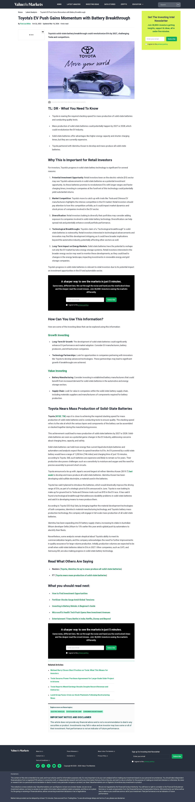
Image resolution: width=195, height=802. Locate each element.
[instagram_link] (43, 766)
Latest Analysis (31, 12)
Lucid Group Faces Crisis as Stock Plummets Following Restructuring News (80, 696)
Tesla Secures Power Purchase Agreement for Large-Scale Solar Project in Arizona (82, 680)
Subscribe (111, 300)
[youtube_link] (54, 766)
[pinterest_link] (59, 766)
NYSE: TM (60, 416)
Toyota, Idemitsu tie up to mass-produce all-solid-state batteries (91, 569)
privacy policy (83, 305)
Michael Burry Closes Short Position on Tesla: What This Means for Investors (79, 671)
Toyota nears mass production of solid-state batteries (81, 575)
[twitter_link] (38, 766)
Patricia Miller (25, 24)
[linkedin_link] (48, 766)
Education (136, 4)
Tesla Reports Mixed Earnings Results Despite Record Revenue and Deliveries (79, 688)
